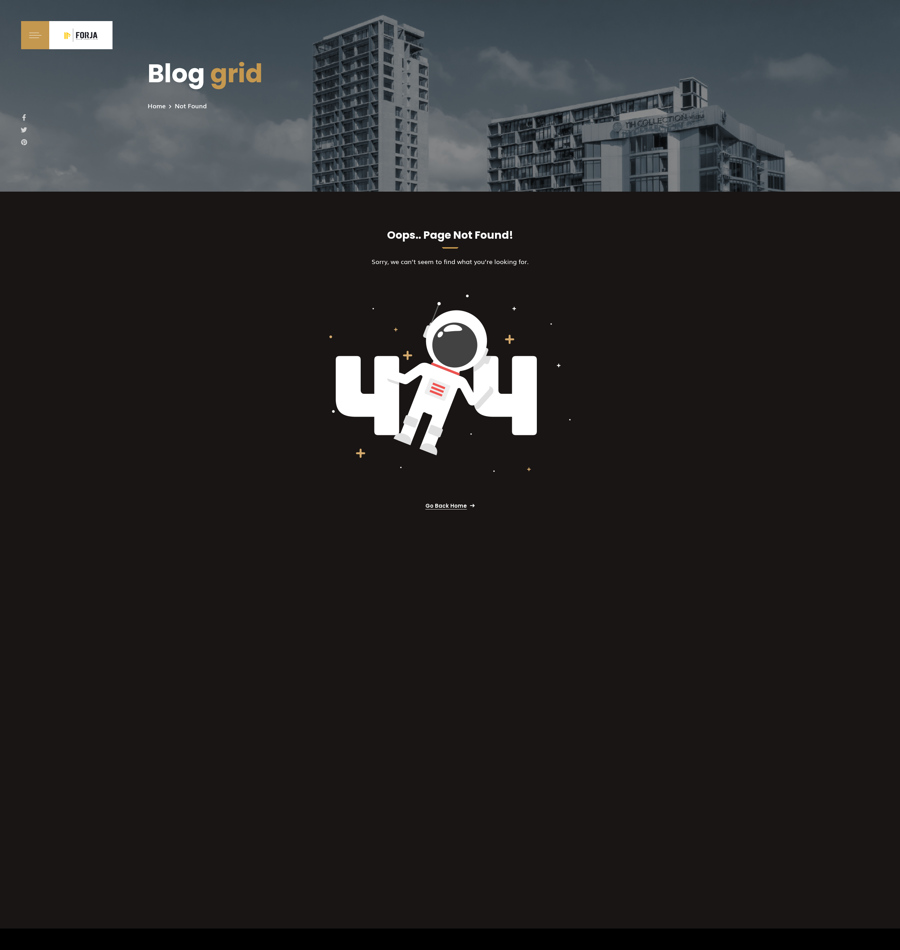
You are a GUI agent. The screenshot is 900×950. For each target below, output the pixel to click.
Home (157, 105)
